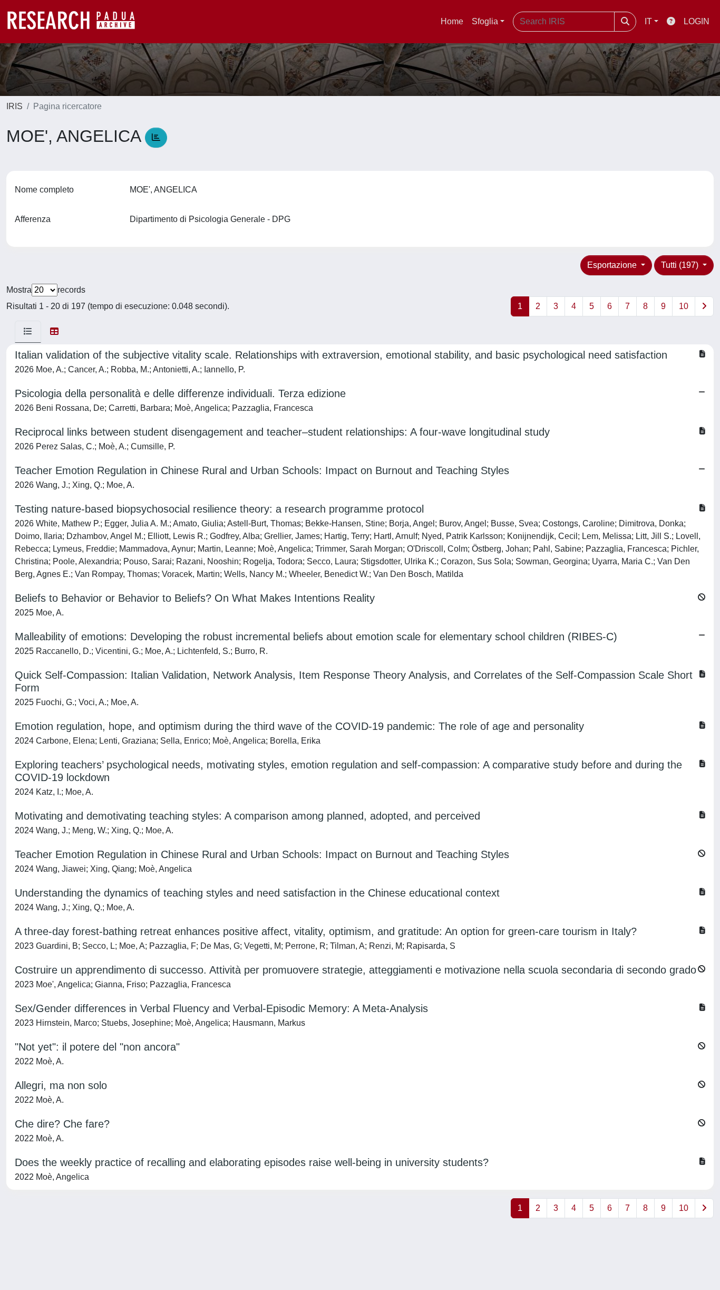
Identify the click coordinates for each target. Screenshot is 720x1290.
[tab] (28, 332)
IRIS (14, 106)
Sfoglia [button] (485, 21)
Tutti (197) (680, 265)
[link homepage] (76, 21)
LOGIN (696, 21)
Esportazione (613, 265)
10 (683, 306)
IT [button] (648, 21)
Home (452, 21)
